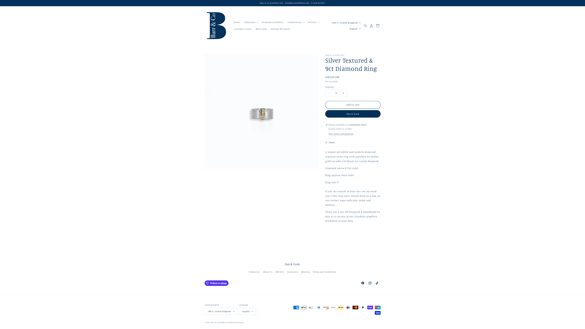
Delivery (279, 272)
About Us (267, 272)
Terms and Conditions (324, 272)
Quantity (329, 87)
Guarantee (292, 272)
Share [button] (332, 142)
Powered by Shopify (235, 322)
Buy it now (353, 113)
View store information (340, 133)
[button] (251, 22)
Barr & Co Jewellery (219, 322)
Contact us (254, 272)
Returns (305, 272)
